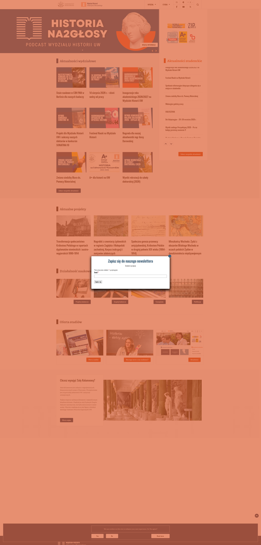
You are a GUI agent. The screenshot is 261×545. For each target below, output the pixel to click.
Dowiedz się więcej (130, 266)
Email (96, 272)
